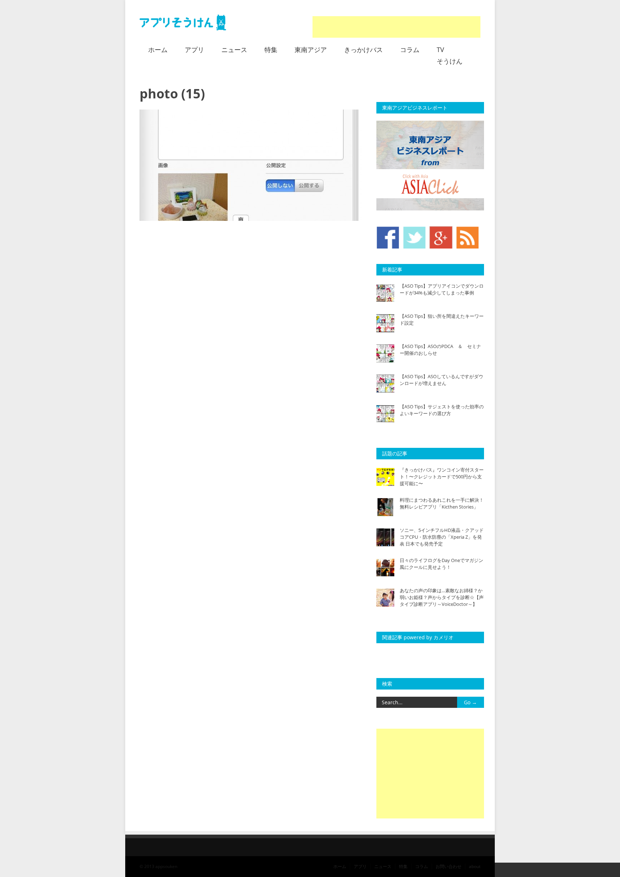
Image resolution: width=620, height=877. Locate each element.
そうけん (449, 61)
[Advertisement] (396, 27)
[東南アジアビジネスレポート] (430, 209)
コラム (409, 49)
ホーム (158, 49)
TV (440, 49)
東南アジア (311, 49)
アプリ (194, 49)
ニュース (234, 49)
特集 (270, 49)
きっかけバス (363, 49)
